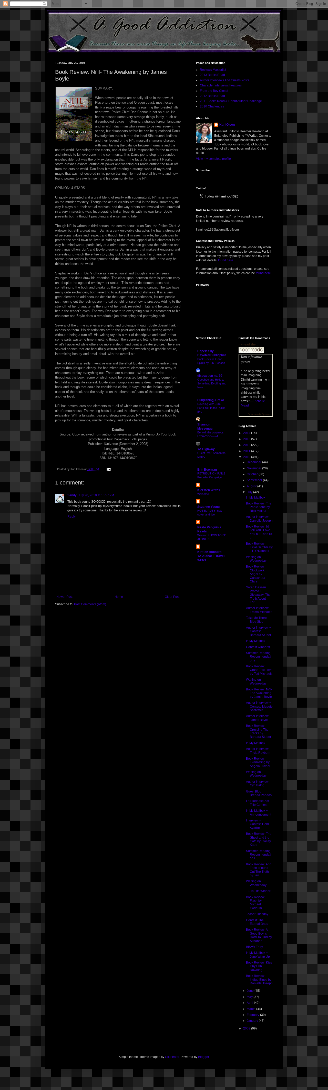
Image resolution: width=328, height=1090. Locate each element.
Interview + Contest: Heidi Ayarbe (258, 824)
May (250, 997)
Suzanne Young (208, 507)
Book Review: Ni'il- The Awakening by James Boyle (259, 693)
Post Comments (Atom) (90, 604)
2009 (247, 1028)
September (255, 480)
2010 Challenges (212, 106)
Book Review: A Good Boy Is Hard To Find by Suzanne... (259, 935)
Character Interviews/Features (221, 85)
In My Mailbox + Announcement (258, 812)
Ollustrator (172, 1057)
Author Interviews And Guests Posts (224, 80)
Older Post (172, 597)
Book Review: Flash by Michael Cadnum (255, 902)
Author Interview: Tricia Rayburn (258, 750)
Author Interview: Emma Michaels (259, 609)
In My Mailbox (255, 497)
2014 (247, 433)
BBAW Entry (254, 947)
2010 (247, 457)
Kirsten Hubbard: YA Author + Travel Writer (210, 556)
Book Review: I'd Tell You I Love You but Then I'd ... (259, 532)
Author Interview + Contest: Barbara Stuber (258, 631)
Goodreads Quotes (259, 414)
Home (119, 597)
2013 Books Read (212, 75)
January (253, 1021)
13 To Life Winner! (258, 891)
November (254, 468)
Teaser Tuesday (257, 914)
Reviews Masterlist (213, 70)
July (250, 492)
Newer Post (64, 597)
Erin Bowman (207, 469)
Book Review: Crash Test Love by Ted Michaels (259, 670)
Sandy (72, 495)
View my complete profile (213, 159)
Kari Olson (227, 124)
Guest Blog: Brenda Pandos (259, 793)
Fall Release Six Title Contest (257, 802)
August (252, 486)
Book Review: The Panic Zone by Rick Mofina (258, 507)
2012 (247, 445)
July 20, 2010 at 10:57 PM (96, 495)
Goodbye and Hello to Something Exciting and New (211, 383)
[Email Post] (108, 469)
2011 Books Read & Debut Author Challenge (231, 101)
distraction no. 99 (209, 376)
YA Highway (206, 449)
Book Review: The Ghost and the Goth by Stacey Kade (258, 839)
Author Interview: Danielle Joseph (259, 518)
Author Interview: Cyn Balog (257, 783)
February (253, 1015)
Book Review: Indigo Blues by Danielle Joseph (259, 979)
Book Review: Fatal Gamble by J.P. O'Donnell (259, 547)
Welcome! (203, 494)
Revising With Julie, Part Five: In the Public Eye (211, 407)
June (250, 991)
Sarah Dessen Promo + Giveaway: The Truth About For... (258, 595)
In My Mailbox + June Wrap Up (258, 954)
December (254, 462)
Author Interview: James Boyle (257, 717)
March (251, 1009)
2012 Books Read (212, 96)
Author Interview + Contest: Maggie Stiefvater (259, 706)
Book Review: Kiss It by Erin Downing (259, 966)
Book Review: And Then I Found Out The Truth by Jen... (258, 870)
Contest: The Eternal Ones (257, 922)
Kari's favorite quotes (251, 359)
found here (225, 260)
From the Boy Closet (214, 91)
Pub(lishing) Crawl (210, 400)
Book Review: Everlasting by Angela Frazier (258, 762)
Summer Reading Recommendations (258, 656)
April (250, 1003)
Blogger (203, 1057)
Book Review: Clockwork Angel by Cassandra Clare (255, 574)
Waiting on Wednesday (256, 558)
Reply (71, 516)
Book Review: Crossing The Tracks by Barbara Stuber (258, 731)
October (253, 474)
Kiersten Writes (208, 490)
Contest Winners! (258, 647)
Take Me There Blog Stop (256, 619)
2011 (247, 451)
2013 (247, 439)
